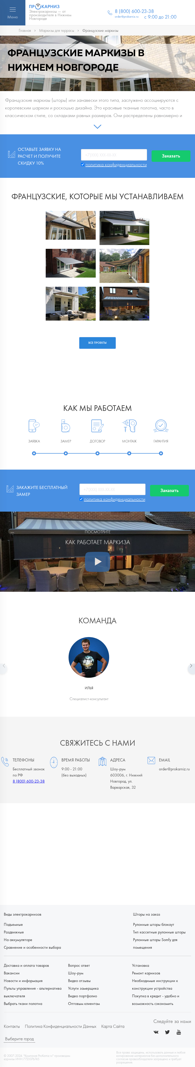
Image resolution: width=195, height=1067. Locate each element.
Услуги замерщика (83, 988)
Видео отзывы (79, 980)
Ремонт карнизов (146, 973)
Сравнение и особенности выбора (32, 947)
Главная (25, 30)
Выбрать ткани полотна (23, 1003)
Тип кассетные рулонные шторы (159, 932)
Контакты (12, 1026)
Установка (140, 965)
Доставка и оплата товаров (26, 965)
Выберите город (19, 1039)
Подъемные (13, 924)
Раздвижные (14, 932)
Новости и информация (23, 980)
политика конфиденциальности (116, 164)
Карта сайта (112, 1026)
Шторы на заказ (146, 914)
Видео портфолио (82, 996)
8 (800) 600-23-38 (29, 781)
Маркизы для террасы (56, 30)
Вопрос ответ (79, 965)
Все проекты (97, 343)
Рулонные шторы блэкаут (153, 924)
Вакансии (12, 973)
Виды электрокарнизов (22, 914)
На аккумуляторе (18, 939)
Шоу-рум (75, 973)
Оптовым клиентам (84, 1003)
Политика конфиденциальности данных (60, 1026)
